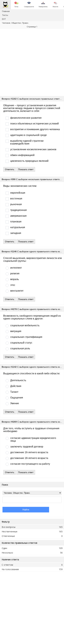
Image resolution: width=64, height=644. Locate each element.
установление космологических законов (33, 149)
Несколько (32, 552)
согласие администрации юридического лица (33, 439)
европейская (17, 192)
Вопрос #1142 (9, 367)
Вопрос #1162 (9, 99)
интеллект (16, 267)
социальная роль (20, 348)
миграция (15, 331)
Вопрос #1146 (9, 251)
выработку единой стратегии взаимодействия (26, 142)
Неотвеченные (32, 531)
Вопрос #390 (9, 179)
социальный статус (21, 342)
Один (32, 548)
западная (15, 233)
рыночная (16, 204)
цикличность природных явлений (29, 161)
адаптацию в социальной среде (28, 135)
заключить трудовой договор (26, 446)
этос (12, 285)
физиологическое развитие (26, 117)
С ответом (32, 564)
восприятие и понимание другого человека (35, 129)
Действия (15, 386)
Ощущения (16, 397)
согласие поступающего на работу (30, 464)
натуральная (17, 227)
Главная (6, 11)
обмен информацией (22, 155)
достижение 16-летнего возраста (29, 452)
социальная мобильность (24, 325)
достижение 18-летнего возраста (29, 458)
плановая (15, 221)
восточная (16, 198)
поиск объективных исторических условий (34, 123)
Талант (14, 392)
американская (18, 215)
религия (14, 273)
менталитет (16, 290)
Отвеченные (32, 536)
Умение (14, 403)
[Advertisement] (32, 62)
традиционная (18, 210)
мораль (14, 279)
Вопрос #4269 (9, 422)
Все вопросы (32, 526)
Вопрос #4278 (9, 309)
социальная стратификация (26, 337)
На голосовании (32, 569)
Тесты (5, 15)
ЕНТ (4, 19)
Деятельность (18, 380)
